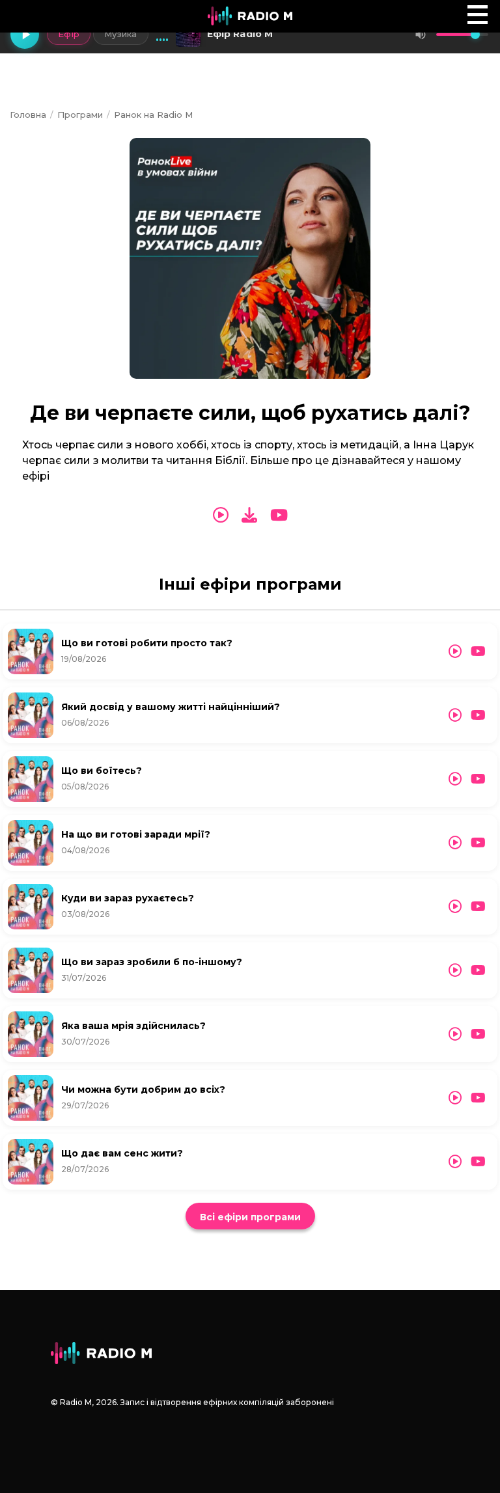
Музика (120, 34)
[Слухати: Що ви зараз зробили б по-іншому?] (455, 970)
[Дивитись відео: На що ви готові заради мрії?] (478, 843)
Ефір (68, 34)
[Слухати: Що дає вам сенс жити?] (455, 1162)
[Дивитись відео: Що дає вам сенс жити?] (478, 1162)
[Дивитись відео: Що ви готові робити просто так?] (478, 651)
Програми (80, 114)
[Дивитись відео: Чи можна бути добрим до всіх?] (478, 1098)
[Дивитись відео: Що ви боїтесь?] (478, 779)
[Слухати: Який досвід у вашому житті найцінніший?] (455, 715)
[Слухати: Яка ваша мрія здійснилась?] (455, 1034)
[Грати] (24, 34)
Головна (28, 114)
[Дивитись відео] (279, 515)
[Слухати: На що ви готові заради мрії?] (455, 843)
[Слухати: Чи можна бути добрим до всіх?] (455, 1098)
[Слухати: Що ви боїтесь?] (455, 779)
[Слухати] (221, 515)
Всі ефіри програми (250, 1217)
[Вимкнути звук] (420, 34)
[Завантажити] (249, 515)
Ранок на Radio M (153, 114)
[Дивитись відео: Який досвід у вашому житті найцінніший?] (478, 715)
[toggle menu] (477, 14)
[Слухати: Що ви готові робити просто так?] (455, 651)
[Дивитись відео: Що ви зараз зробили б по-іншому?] (478, 970)
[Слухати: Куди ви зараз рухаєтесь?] (455, 906)
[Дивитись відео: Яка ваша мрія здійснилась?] (478, 1034)
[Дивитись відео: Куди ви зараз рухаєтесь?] (478, 906)
